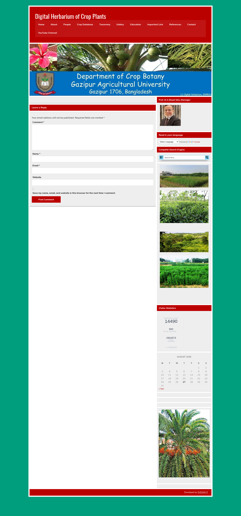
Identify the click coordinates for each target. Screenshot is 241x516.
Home (41, 24)
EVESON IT (203, 492)
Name (36, 154)
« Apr (161, 388)
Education (135, 24)
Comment (38, 122)
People (67, 24)
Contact (191, 24)
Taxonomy (104, 24)
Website (36, 177)
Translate (197, 142)
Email (36, 165)
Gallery (120, 24)
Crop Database (85, 24)
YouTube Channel (47, 32)
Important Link (155, 24)
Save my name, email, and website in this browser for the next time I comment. (73, 193)
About (54, 24)
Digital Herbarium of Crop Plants (70, 16)
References (175, 24)
